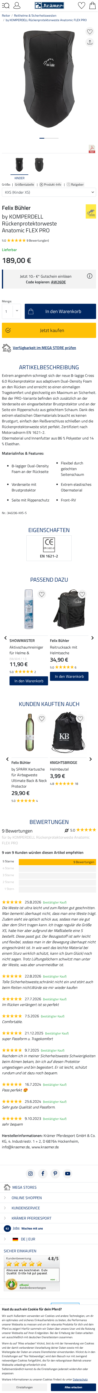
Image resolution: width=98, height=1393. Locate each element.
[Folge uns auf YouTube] (67, 1173)
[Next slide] (92, 169)
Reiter (6, 15)
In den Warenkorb (29, 681)
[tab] (41, 138)
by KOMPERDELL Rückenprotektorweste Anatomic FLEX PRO (46, 20)
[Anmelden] (16, 5)
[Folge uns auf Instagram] (30, 1173)
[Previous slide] (6, 169)
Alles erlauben (73, 1387)
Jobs (24, 1228)
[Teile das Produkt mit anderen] (89, 42)
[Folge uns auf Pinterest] (55, 1173)
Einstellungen (24, 1387)
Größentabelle (24, 184)
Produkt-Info (53, 184)
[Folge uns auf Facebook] (43, 1173)
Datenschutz (80, 1379)
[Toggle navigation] (6, 5)
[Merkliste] (81, 5)
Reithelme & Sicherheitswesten (35, 15)
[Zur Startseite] (49, 5)
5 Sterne (8, 861)
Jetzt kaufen (52, 330)
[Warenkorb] (92, 5)
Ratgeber (77, 184)
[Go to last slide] (6, 638)
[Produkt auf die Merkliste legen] (89, 31)
